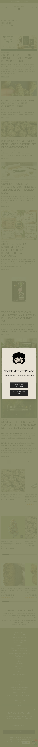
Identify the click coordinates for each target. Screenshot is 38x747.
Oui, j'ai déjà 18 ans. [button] (19, 392)
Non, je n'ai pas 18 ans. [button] (19, 385)
